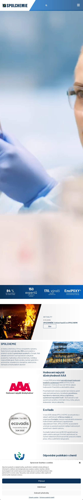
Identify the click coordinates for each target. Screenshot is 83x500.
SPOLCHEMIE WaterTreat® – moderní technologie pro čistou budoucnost (62, 323)
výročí (52, 291)
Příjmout (41, 481)
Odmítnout (41, 487)
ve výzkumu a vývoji (31, 295)
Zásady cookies (33, 497)
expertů (31, 290)
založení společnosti (51, 293)
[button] (80, 463)
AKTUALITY (47, 316)
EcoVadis (54, 419)
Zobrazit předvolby (41, 493)
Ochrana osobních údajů (47, 497)
